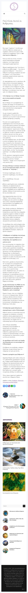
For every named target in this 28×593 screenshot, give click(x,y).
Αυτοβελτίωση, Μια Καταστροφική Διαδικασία (17, 527)
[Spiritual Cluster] (14, 6)
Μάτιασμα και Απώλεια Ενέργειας (17, 511)
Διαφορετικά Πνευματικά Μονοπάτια (15, 549)
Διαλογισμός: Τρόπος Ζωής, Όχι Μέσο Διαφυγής (16, 519)
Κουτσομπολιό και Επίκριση (10, 493)
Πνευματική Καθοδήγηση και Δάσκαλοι (16, 541)
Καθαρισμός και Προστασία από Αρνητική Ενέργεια (11, 443)
